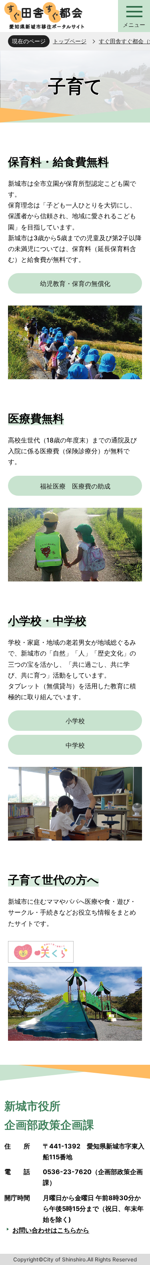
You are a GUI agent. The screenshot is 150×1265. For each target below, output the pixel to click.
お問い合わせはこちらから (50, 1230)
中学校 (75, 745)
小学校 (75, 721)
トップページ (69, 41)
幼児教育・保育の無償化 (75, 284)
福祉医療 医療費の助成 (75, 486)
